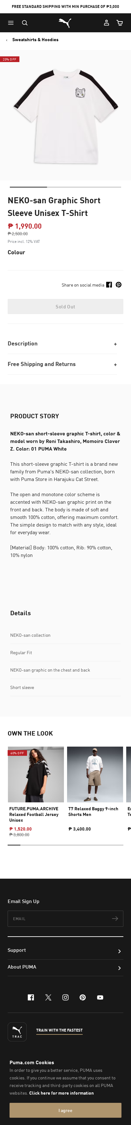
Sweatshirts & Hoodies (35, 39)
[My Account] (106, 23)
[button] (12, 22)
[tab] (28, 187)
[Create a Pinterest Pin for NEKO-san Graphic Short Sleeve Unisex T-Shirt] (118, 284)
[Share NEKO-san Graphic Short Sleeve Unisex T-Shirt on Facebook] (109, 284)
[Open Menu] (12, 22)
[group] (36, 786)
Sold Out (65, 306)
